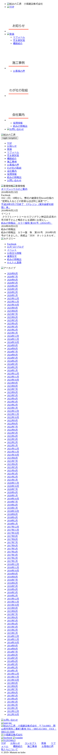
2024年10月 (13, 342)
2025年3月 (12, 326)
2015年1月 (12, 633)
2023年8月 (12, 386)
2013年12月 (13, 674)
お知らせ (12, 146)
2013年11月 (13, 677)
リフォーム (19, 37)
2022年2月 (12, 442)
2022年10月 (13, 417)
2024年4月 (12, 361)
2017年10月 (13, 533)
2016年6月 (12, 583)
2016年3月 (12, 592)
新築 (9, 149)
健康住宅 (12, 256)
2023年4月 (12, 398)
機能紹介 (18, 43)
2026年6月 (12, 279)
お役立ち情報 (14, 253)
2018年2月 (12, 520)
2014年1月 (12, 670)
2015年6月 (12, 617)
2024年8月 (12, 348)
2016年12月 (13, 564)
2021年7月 (12, 461)
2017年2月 (12, 558)
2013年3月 (12, 702)
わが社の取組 (14, 168)
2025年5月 (12, 320)
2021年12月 (13, 448)
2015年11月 (13, 602)
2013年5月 (12, 695)
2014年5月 (12, 658)
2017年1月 (12, 561)
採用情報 (18, 123)
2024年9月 (12, 345)
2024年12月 (13, 336)
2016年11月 (13, 567)
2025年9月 (12, 308)
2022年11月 (13, 414)
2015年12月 (13, 598)
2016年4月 (12, 589)
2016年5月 (12, 586)
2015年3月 (12, 627)
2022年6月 (12, 430)
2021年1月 (12, 480)
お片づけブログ (15, 247)
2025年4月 (12, 323)
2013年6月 (12, 692)
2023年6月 (12, 392)
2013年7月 (12, 689)
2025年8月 (12, 311)
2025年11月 (13, 301)
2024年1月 (12, 370)
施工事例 (12, 161)
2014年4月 (12, 661)
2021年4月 (12, 470)
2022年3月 (12, 439)
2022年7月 (12, 426)
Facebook (11, 244)
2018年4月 (12, 517)
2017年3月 (12, 555)
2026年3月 (12, 289)
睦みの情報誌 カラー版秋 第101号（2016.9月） (26, 223)
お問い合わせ (14, 180)
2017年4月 (12, 552)
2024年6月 (12, 355)
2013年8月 (12, 686)
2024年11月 (13, 339)
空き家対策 (19, 40)
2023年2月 (12, 405)
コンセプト (31, 743)
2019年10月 (13, 498)
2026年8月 (12, 273)
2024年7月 (12, 351)
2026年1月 (12, 295)
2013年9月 (12, 683)
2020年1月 (12, 495)
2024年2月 (12, 367)
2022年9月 (12, 420)
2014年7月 (12, 652)
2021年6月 (12, 464)
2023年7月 (12, 389)
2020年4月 (12, 492)
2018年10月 (13, 511)
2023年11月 (13, 376)
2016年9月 (12, 573)
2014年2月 (12, 667)
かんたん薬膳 (14, 262)
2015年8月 (12, 611)
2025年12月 (13, 298)
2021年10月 (13, 455)
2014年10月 (13, 642)
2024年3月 (12, 364)
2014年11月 (13, 639)
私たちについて (9, 749)
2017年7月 (12, 542)
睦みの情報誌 (20, 126)
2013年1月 (12, 708)
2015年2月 (12, 630)
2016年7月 (12, 580)
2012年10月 (13, 714)
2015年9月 (12, 608)
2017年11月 (13, 530)
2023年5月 (12, 395)
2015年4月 (12, 623)
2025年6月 (12, 317)
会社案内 (12, 171)
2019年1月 (12, 508)
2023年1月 (12, 408)
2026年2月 (12, 292)
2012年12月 (13, 711)
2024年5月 (12, 358)
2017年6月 (12, 545)
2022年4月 (12, 436)
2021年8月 (12, 458)
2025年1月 (12, 333)
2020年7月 (12, 489)
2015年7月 (12, 614)
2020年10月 (13, 486)
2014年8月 (12, 648)
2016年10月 (13, 570)
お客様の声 (19, 71)
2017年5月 (12, 548)
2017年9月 (12, 536)
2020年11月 (13, 483)
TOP (9, 143)
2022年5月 (12, 433)
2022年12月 (13, 411)
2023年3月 (12, 401)
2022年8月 (12, 423)
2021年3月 (12, 473)
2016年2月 (12, 595)
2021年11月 (13, 451)
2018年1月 (12, 523)
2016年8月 (12, 577)
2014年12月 (13, 636)
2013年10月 (13, 680)
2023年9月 (12, 383)
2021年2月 (12, 476)
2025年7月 (12, 314)
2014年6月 (12, 655)
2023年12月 (13, 373)
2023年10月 (13, 380)
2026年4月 (12, 286)
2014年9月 (12, 645)
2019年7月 (12, 502)
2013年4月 (12, 699)
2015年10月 (13, 605)
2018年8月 (12, 514)
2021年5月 (12, 467)
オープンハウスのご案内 (14, 189)
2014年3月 (12, 664)
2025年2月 (12, 330)
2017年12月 (13, 527)
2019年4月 (12, 505)
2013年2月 (12, 705)
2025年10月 (13, 304)
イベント (12, 250)
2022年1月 (12, 445)
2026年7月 (12, 276)
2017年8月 (12, 539)
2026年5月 (12, 283)
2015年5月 (12, 620)
